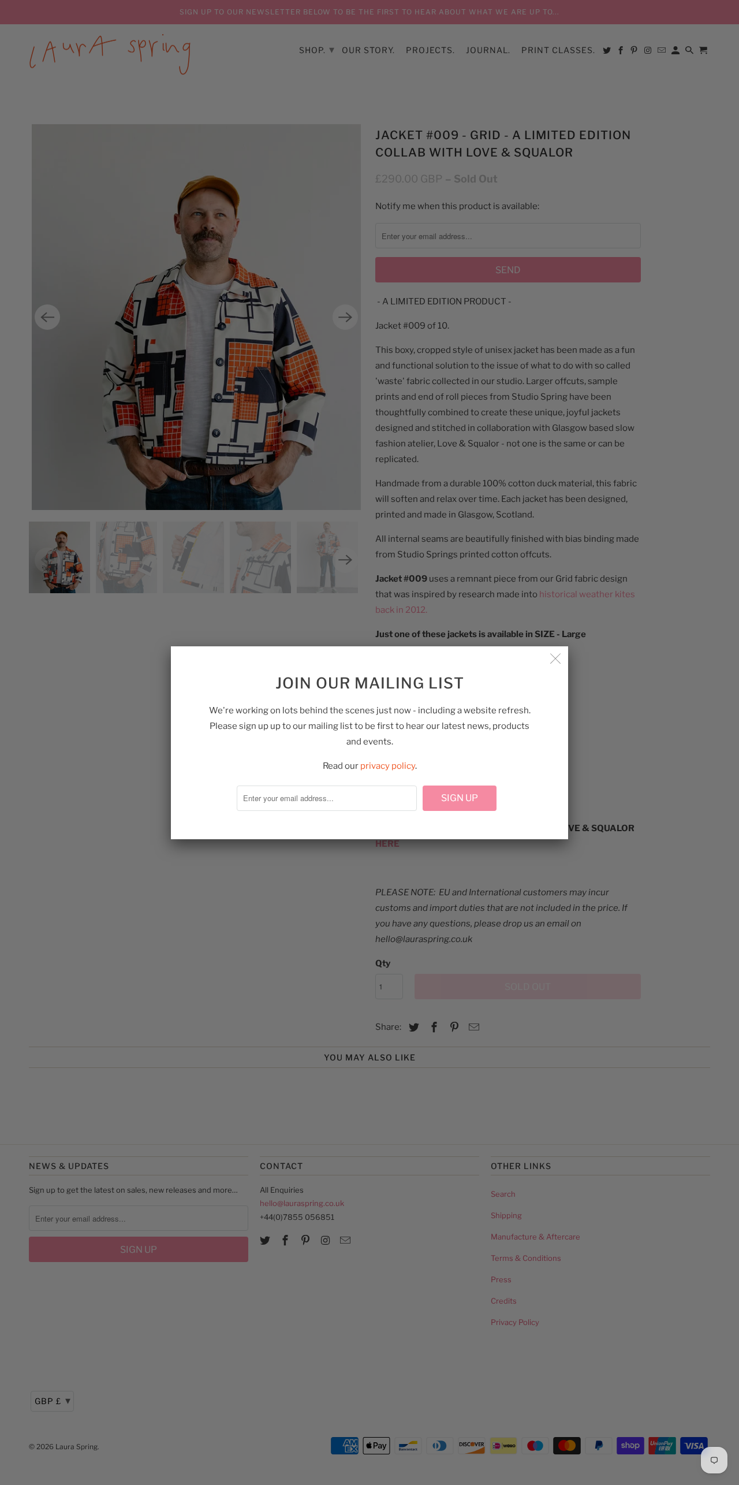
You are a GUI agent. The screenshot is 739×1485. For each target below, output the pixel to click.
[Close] (555, 659)
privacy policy (387, 766)
